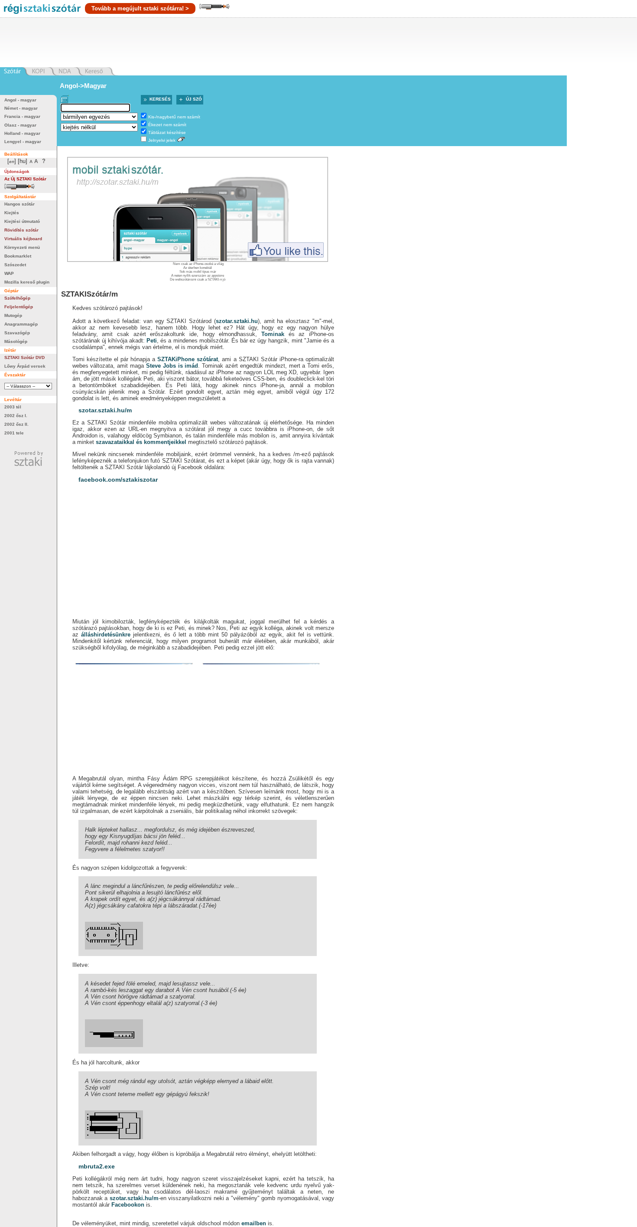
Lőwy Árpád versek (25, 366)
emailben (253, 1223)
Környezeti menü (22, 247)
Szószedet (15, 264)
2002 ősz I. (15, 415)
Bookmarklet (17, 256)
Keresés (160, 99)
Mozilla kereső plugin (26, 282)
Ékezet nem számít (167, 124)
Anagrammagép (21, 324)
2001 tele (14, 433)
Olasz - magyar (20, 125)
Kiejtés (11, 212)
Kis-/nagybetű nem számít (174, 116)
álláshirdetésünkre (105, 634)
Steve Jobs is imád (172, 365)
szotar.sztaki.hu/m (105, 410)
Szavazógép (17, 332)
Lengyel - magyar (22, 141)
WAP (9, 273)
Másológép (15, 341)
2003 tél (12, 407)
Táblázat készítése (167, 132)
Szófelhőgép (17, 298)
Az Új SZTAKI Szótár (25, 178)
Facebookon (127, 1204)
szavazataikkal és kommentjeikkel (141, 442)
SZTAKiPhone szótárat (187, 359)
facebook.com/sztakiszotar (118, 479)
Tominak (272, 334)
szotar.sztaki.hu (237, 321)
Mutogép (13, 315)
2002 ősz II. (16, 424)
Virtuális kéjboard (23, 238)
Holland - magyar (22, 133)
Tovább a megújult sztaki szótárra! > (140, 8)
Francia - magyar (22, 116)
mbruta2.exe (96, 1166)
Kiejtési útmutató (22, 221)
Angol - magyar (20, 100)
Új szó (194, 99)
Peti (151, 340)
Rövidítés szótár (21, 230)
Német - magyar (21, 108)
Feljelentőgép (18, 306)
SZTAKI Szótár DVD (24, 357)
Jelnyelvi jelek (162, 140)
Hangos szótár (19, 204)
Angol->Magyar (83, 85)
